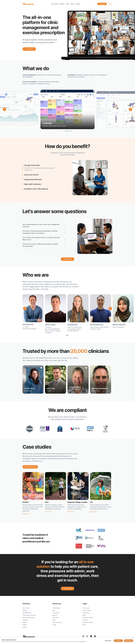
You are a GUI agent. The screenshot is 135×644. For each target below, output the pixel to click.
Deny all (118, 640)
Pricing (72, 4)
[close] (133, 638)
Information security (87, 617)
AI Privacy (85, 620)
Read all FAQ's (67, 259)
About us (55, 615)
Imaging (24, 624)
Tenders (24, 622)
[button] (4, 111)
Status (84, 624)
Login (110, 3)
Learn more (83, 641)
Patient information (87, 622)
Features (24, 627)
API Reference (56, 608)
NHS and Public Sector (28, 617)
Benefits (62, 4)
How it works (54, 4)
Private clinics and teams (29, 615)
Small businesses (26, 612)
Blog (54, 610)
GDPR (84, 615)
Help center (56, 617)
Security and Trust (57, 622)
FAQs (67, 4)
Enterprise (25, 620)
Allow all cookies (128, 640)
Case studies (56, 612)
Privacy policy (86, 608)
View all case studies (30, 467)
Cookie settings (108, 640)
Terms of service (86, 610)
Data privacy (85, 612)
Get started (102, 3)
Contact (78, 4)
